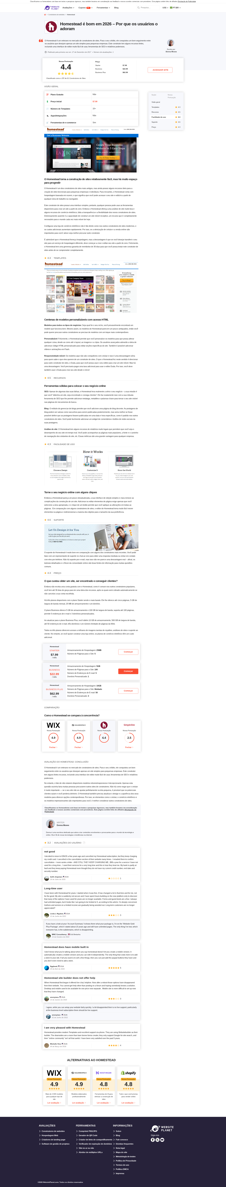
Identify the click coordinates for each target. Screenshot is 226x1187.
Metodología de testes (125, 1157)
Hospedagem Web (50, 1135)
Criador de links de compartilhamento (95, 1140)
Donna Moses (171, 52)
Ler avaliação (53, 1103)
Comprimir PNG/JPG (88, 1131)
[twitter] (157, 1140)
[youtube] (162, 1140)
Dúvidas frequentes (124, 1144)
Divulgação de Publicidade (187, 1)
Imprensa (120, 1173)
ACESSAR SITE (160, 70)
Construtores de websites (53, 1131)
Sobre (118, 1131)
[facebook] (153, 1140)
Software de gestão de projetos (55, 1144)
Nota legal (120, 1148)
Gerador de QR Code (88, 1135)
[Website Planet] (45, 14)
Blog (118, 1135)
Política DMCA (122, 1169)
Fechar (52, 747)
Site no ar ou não (86, 1148)
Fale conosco (122, 1140)
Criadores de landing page (53, 1140)
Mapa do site (121, 1152)
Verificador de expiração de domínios (95, 1144)
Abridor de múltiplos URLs (91, 1152)
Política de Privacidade (126, 1161)
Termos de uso (122, 1165)
